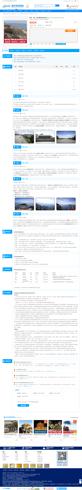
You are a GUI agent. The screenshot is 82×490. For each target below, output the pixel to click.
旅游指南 (70, 10)
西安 (41, 7)
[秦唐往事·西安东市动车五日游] (40, 433)
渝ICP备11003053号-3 (23, 477)
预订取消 (4, 458)
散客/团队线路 (39, 461)
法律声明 (22, 470)
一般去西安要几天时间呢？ (21, 369)
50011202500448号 (11, 478)
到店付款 (26, 456)
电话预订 (4, 453)
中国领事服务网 (19, 478)
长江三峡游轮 (68, 484)
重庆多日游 (9, 10)
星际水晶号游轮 (21, 485)
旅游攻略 (77, 10)
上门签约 (16, 458)
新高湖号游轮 (41, 485)
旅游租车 (49, 10)
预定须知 (33, 470)
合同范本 (16, 459)
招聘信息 (27, 470)
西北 (10, 13)
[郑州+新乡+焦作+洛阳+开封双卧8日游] (25, 433)
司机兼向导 (43, 10)
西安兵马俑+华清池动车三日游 (10, 434)
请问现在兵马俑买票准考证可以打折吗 (23, 362)
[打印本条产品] (75, 22)
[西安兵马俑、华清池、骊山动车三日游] (55, 433)
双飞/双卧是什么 (40, 459)
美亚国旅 (4, 13)
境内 (8, 13)
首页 (4, 10)
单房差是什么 (39, 456)
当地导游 (26, 10)
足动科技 (9, 484)
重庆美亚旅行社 (17, 293)
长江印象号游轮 (34, 485)
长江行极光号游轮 (6, 485)
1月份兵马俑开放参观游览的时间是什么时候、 (25, 382)
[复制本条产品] (77, 22)
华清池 (37, 27)
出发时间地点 (39, 453)
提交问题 (23, 405)
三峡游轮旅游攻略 (24, 484)
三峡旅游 (31, 10)
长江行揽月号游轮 (75, 484)
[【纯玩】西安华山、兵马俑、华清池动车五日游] (70, 433)
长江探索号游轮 (14, 485)
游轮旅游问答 (31, 484)
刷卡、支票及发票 (28, 461)
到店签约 (16, 453)
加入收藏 (65, 1)
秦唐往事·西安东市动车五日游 (40, 434)
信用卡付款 (27, 453)
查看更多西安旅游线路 (74, 417)
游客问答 (66, 10)
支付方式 (11, 470)
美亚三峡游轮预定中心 (16, 484)
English (72, 1)
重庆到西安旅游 (17, 232)
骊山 (44, 27)
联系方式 (16, 470)
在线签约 (16, 456)
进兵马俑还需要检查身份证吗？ (22, 375)
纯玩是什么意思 (40, 458)
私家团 (15, 10)
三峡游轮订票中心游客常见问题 (41, 484)
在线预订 (4, 455)
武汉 (49, 7)
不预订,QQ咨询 (6, 456)
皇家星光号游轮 (28, 485)
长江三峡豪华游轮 (51, 484)
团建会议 (37, 10)
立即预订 (70, 30)
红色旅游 (20, 10)
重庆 (46, 7)
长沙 (44, 7)
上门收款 (26, 459)
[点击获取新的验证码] (33, 402)
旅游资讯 (73, 10)
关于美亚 (69, 1)
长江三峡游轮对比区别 (60, 484)
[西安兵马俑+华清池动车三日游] (11, 433)
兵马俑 (41, 27)
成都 (35, 7)
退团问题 (4, 459)
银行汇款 (26, 458)
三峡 (38, 7)
